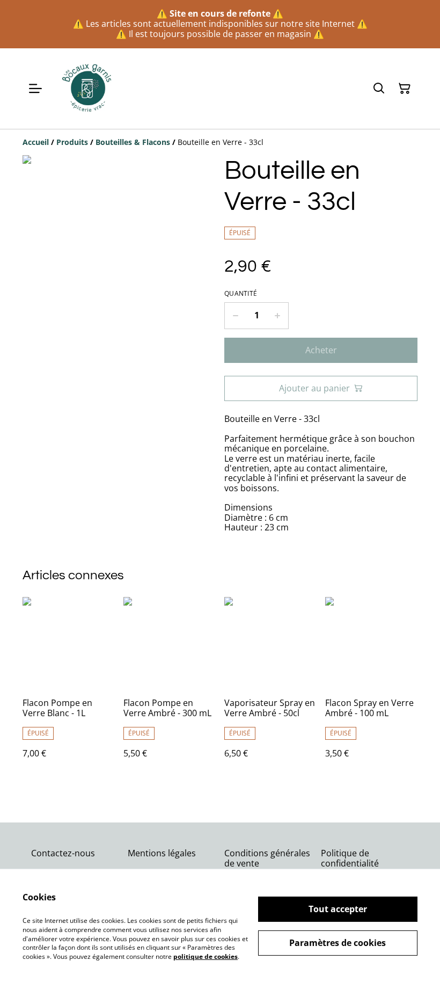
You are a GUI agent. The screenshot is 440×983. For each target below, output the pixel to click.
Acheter (321, 350)
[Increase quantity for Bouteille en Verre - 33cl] (278, 315)
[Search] (379, 88)
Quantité (240, 293)
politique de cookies (205, 956)
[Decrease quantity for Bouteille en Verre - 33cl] (235, 315)
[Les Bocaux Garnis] (87, 88)
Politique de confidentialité (350, 858)
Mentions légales (162, 853)
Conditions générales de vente (267, 858)
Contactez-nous (63, 853)
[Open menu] (35, 88)
